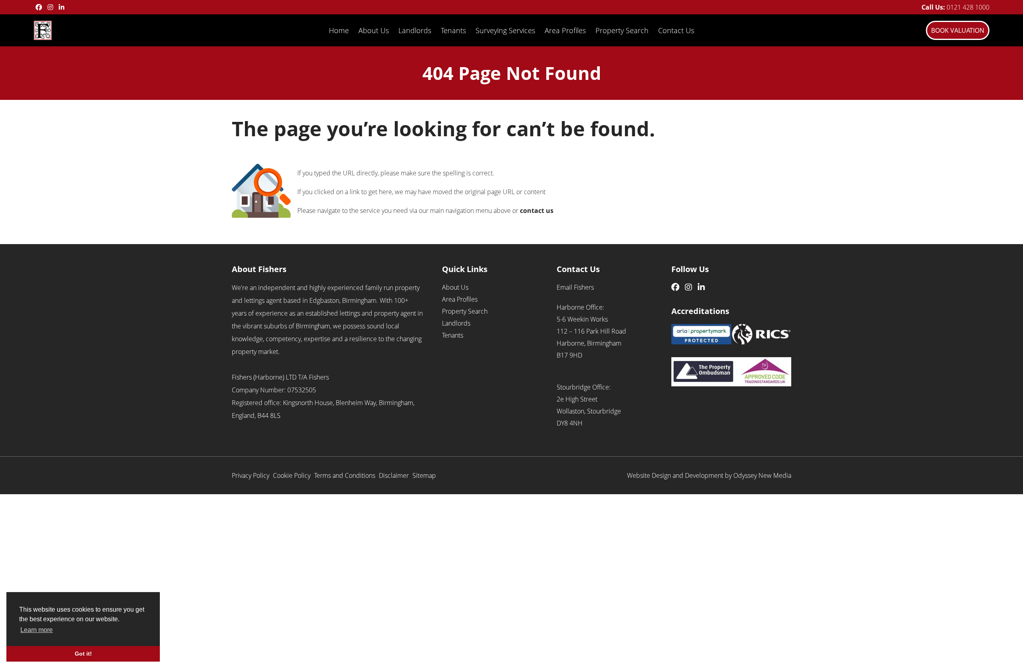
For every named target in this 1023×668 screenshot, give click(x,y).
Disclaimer (394, 475)
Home (339, 30)
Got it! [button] (83, 653)
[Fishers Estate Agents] (43, 29)
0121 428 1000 (968, 7)
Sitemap (424, 475)
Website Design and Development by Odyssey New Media (709, 475)
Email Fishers (575, 287)
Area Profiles (565, 30)
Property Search (622, 30)
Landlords (414, 30)
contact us (536, 210)
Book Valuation (957, 30)
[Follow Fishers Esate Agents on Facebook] (39, 7)
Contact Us (676, 30)
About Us (373, 30)
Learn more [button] (36, 629)
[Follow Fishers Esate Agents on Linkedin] (61, 7)
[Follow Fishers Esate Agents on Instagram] (50, 7)
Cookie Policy (291, 475)
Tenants (453, 30)
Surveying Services (505, 30)
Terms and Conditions (344, 475)
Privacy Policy (250, 475)
